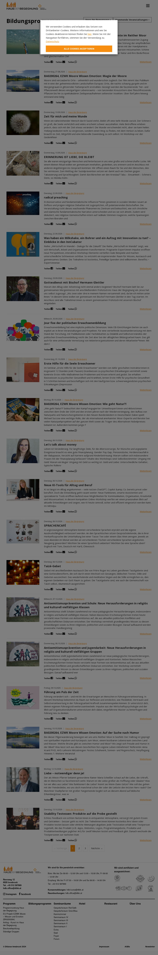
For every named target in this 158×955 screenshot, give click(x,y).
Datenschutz (52, 41)
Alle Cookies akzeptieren (79, 48)
